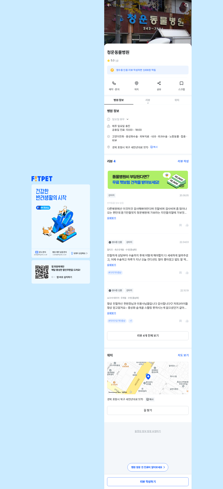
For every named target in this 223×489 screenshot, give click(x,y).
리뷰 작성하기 (148, 481)
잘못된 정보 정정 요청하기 (148, 431)
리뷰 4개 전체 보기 (148, 335)
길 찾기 (148, 410)
